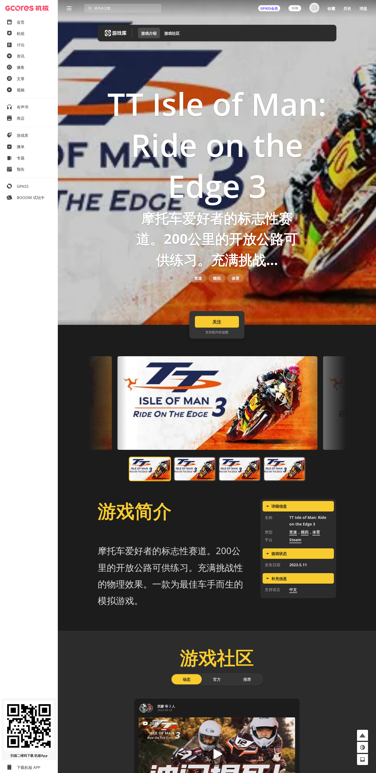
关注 (216, 322)
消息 (363, 8)
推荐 (247, 679)
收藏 (331, 8)
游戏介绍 (149, 33)
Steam (295, 539)
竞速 (198, 278)
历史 (347, 8)
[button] (362, 735)
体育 (235, 278)
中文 (293, 589)
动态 (186, 679)
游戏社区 (172, 33)
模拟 (217, 278)
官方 (217, 679)
